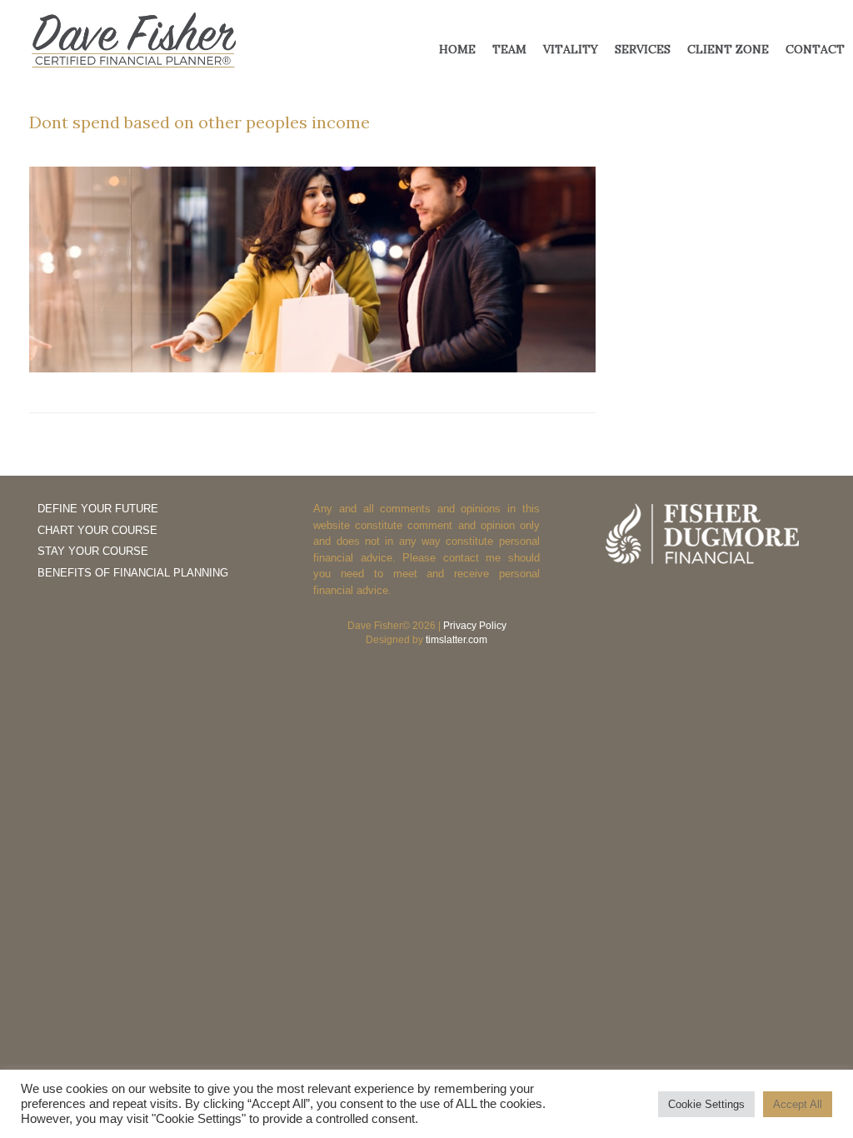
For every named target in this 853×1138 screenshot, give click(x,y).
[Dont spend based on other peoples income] (312, 368)
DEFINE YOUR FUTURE (97, 508)
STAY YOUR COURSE (92, 551)
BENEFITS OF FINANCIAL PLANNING (132, 573)
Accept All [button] (797, 1104)
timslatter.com (456, 640)
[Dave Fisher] (133, 40)
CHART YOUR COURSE (97, 530)
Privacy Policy (474, 626)
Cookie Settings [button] (706, 1104)
